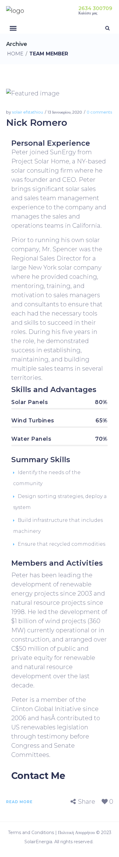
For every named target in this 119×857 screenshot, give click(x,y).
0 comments (99, 112)
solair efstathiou (27, 112)
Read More (19, 801)
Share (86, 802)
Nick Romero (36, 122)
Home (15, 54)
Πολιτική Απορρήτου (76, 832)
